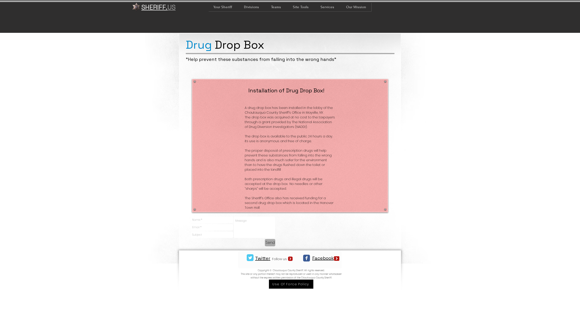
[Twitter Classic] (250, 257)
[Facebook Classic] (306, 258)
